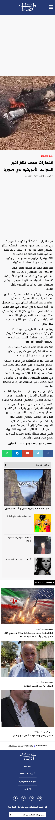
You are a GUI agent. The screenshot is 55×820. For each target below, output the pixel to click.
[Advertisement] (27, 45)
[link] (15, 798)
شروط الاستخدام (27, 773)
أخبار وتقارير (47, 156)
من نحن (27, 766)
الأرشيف (27, 789)
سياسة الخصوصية (27, 781)
